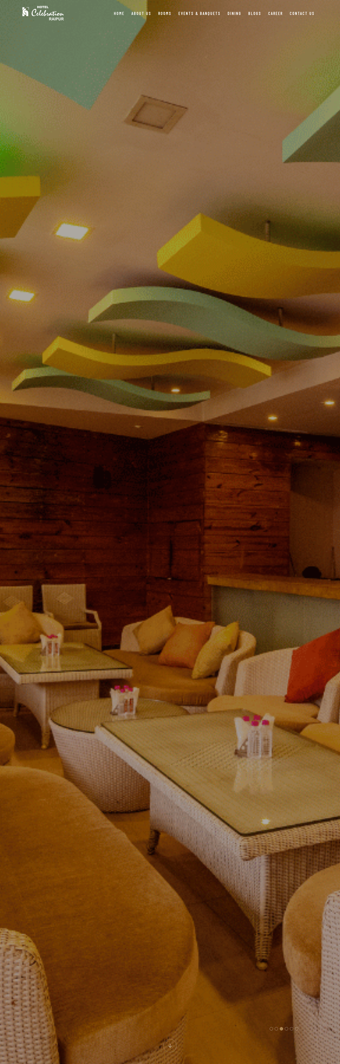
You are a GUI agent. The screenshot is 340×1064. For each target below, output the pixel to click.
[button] (271, 1029)
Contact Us (302, 13)
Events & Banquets (199, 13)
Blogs (254, 13)
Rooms (165, 13)
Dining (234, 13)
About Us (141, 13)
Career (275, 13)
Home (119, 13)
